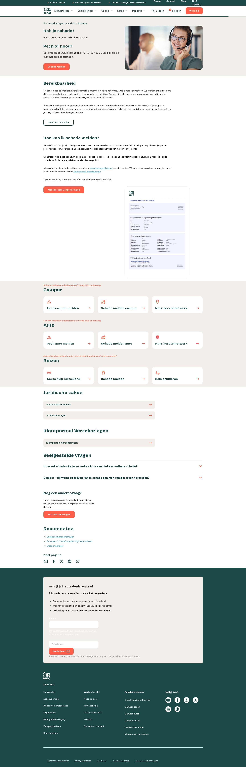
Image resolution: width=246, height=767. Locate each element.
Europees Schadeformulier (60, 536)
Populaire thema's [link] (134, 692)
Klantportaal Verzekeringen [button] (64, 189)
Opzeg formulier (55, 545)
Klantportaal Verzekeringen (87, 171)
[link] (47, 10)
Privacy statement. (131, 656)
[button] (174, 11)
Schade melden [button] (56, 66)
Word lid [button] (194, 10)
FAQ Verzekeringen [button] (59, 514)
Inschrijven (59, 651)
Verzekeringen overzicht (62, 23)
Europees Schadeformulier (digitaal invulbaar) (70, 541)
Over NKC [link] (48, 684)
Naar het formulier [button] (58, 122)
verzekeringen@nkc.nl (101, 168)
